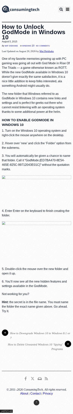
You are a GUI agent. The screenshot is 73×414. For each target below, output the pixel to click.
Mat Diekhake (11, 45)
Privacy (48, 393)
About (24, 393)
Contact (35, 393)
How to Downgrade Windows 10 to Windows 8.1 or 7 (37, 335)
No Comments (43, 45)
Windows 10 (28, 45)
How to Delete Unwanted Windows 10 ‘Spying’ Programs (38, 346)
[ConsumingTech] (20, 9)
